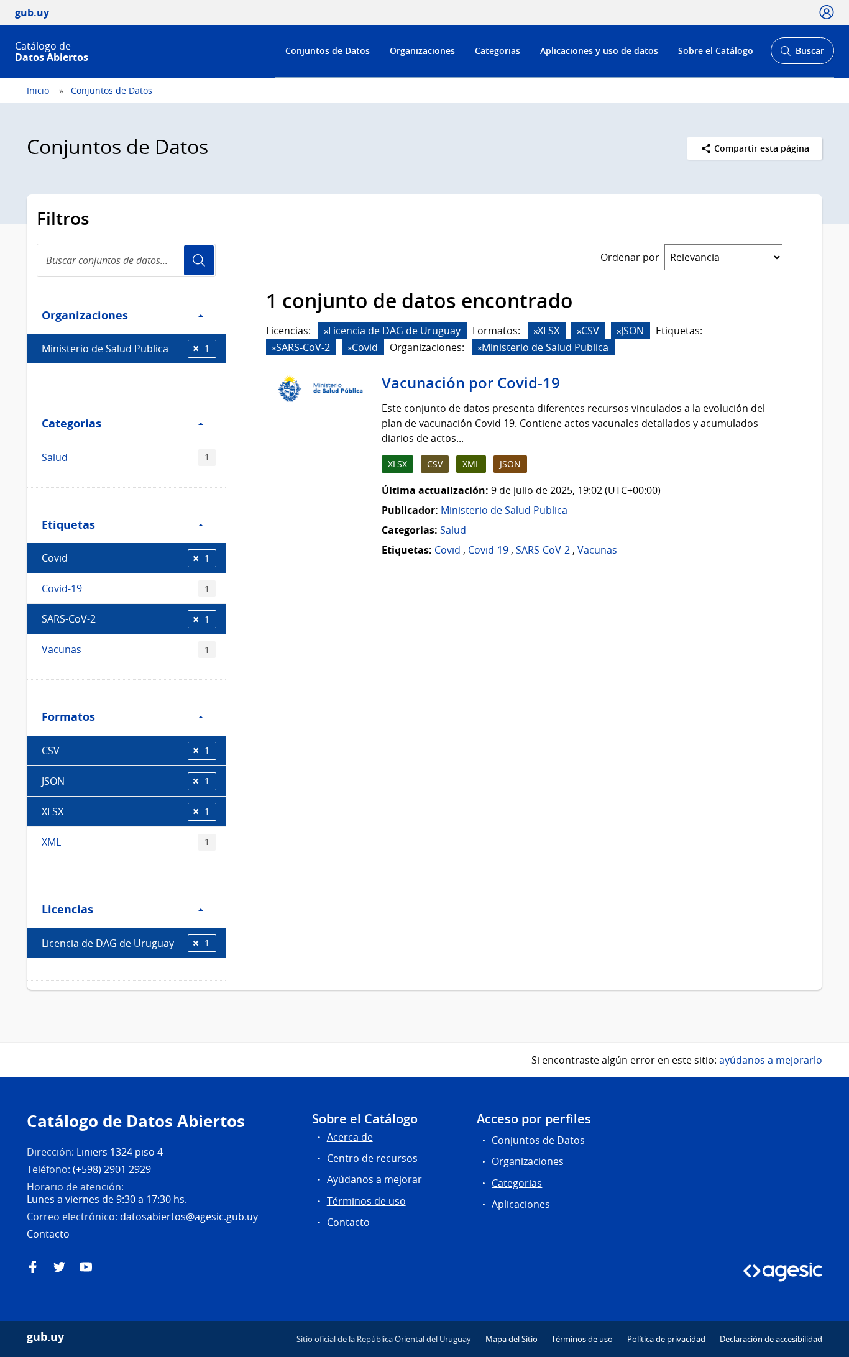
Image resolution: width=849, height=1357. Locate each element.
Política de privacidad (666, 1339)
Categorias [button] (71, 423)
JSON (125, 781)
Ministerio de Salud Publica (125, 348)
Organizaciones (422, 51)
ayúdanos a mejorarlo (770, 1060)
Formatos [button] (68, 716)
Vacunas (125, 649)
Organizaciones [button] (85, 315)
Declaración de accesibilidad (771, 1339)
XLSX (125, 811)
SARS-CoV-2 (125, 619)
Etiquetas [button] (68, 524)
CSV (125, 750)
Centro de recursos (372, 1158)
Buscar (802, 54)
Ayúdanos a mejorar (374, 1179)
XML (125, 842)
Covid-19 (125, 588)
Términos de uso (366, 1201)
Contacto (348, 1222)
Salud (125, 457)
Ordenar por (629, 257)
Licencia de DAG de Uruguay (125, 943)
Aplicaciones (521, 1204)
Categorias (497, 51)
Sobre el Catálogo (715, 51)
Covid (125, 558)
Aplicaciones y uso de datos (599, 51)
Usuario (199, 260)
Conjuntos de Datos (327, 51)
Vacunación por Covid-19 (471, 383)
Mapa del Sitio (511, 1339)
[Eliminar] (326, 331)
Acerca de (350, 1137)
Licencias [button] (67, 909)
